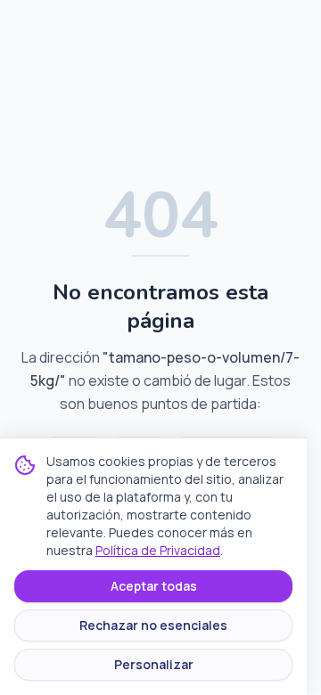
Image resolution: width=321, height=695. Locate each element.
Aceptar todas (154, 585)
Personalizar (153, 664)
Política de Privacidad (157, 550)
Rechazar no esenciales (153, 625)
